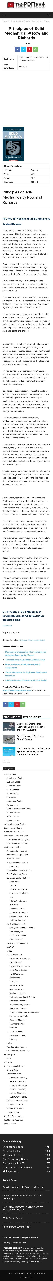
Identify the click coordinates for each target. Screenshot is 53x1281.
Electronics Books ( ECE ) (17, 943)
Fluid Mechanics (17, 974)
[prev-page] (4, 761)
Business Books (13, 782)
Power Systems (16, 939)
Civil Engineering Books (17, 874)
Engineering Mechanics (20, 966)
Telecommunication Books (18, 1050)
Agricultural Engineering (17, 855)
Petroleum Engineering (17, 1047)
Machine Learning (17, 908)
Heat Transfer (15, 977)
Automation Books (17, 1035)
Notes (9, 1043)
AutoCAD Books (13, 858)
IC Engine (14, 981)
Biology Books (13, 1070)
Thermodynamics (17, 1024)
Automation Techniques (20, 958)
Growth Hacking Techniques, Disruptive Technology (23, 1197)
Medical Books (10, 1123)
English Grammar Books (17, 1100)
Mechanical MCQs (17, 993)
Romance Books (13, 812)
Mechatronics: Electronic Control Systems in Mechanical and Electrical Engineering (33, 751)
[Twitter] (23, 49)
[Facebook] (17, 49)
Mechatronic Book (14, 1031)
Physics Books (13, 1112)
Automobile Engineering (17, 862)
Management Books (15, 1104)
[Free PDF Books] (26, 6)
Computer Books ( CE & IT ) (18, 878)
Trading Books (13, 820)
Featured (8, 1062)
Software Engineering (19, 916)
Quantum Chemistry (18, 1097)
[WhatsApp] (35, 49)
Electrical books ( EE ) (16, 924)
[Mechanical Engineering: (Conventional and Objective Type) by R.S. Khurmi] (9, 726)
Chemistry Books (14, 1074)
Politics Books (12, 805)
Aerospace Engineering (17, 851)
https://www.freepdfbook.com (17, 690)
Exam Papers (9, 1054)
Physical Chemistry (18, 1093)
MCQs (9, 951)
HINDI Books (12, 797)
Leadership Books (14, 801)
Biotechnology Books (13, 828)
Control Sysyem (16, 931)
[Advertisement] (26, 99)
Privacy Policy (20, 1273)
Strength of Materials (19, 1016)
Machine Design (16, 985)
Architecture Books (15, 778)
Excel (12, 897)
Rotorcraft (14, 866)
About (29, 1273)
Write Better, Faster (13, 1218)
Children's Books (14, 785)
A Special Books (10, 774)
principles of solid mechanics (31, 640)
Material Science (17, 989)
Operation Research (18, 1001)
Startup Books (13, 816)
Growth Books (13, 793)
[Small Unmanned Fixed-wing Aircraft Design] (9, 739)
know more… (36, 1261)
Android (13, 885)
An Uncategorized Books (14, 824)
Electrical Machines (18, 935)
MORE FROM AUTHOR (32, 717)
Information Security (18, 901)
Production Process (18, 1008)
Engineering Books (20, 21)
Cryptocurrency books (19, 893)
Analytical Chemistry (18, 1077)
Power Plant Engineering (20, 1004)
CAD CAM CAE (15, 962)
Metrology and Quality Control (23, 997)
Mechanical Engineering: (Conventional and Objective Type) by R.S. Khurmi (31, 727)
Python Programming (19, 912)
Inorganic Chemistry (18, 1085)
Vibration (13, 1027)
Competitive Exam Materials (16, 835)
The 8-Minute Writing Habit (16, 1226)
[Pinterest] (29, 49)
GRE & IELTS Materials (13, 1116)
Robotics (13, 1039)
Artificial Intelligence (18, 889)
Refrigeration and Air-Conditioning (24, 1012)
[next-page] (8, 761)
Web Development (17, 920)
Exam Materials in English (18, 839)
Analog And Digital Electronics (22, 928)
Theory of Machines (18, 1020)
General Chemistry (18, 1081)
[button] (4, 15)
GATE (9, 1058)
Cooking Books (13, 789)
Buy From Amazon (11, 632)
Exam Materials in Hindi (17, 843)
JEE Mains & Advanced (13, 1120)
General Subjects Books (14, 1066)
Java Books (14, 905)
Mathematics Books (15, 1108)
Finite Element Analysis (19, 970)
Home (6, 21)
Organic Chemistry (18, 1089)
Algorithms (14, 881)
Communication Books (13, 832)
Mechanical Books (41, 21)
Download (7, 625)
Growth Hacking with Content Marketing (23, 1187)
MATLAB (10, 947)
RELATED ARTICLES (12, 717)
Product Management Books (19, 808)
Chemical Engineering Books (19, 870)
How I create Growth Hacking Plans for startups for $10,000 (23, 1208)
